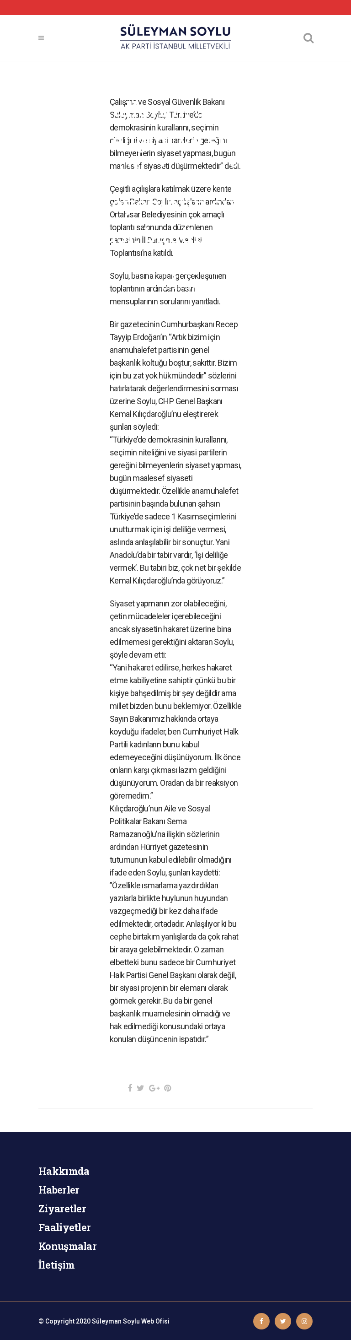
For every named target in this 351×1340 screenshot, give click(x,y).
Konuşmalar (67, 1246)
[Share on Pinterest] (167, 1088)
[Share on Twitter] (140, 1088)
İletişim (56, 1264)
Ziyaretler (62, 1208)
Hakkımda (63, 1171)
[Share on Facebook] (130, 1088)
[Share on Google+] (154, 1088)
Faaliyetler (64, 1227)
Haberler (58, 1189)
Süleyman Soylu (116, 1321)
